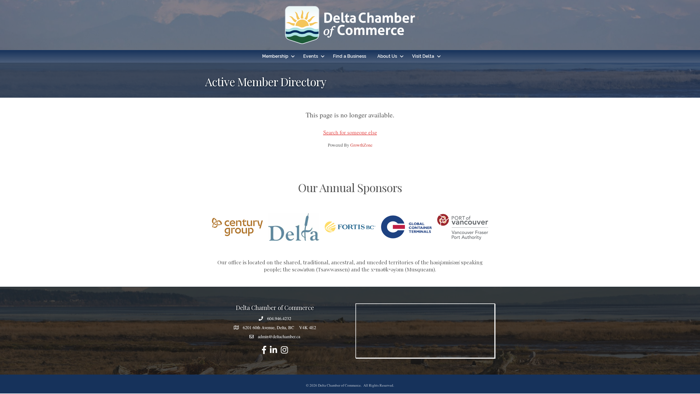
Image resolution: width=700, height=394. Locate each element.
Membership (275, 56)
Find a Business (349, 56)
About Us (387, 56)
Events (310, 56)
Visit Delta (423, 56)
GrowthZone (361, 145)
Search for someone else (350, 132)
